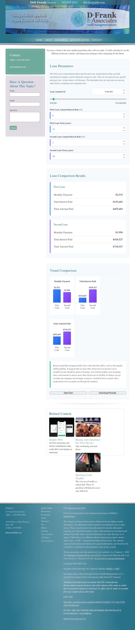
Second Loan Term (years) (61, 150)
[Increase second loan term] (124, 154)
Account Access (79, 39)
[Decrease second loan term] (124, 157)
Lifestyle (44, 531)
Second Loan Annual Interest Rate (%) (67, 136)
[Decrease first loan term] (124, 130)
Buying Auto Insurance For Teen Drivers (88, 441)
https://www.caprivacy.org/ (75, 618)
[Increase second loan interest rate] (124, 141)
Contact (97, 39)
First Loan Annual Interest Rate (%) (66, 109)
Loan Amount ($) (57, 91)
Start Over (68, 393)
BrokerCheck (69, 516)
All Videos (45, 537)
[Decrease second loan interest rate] (124, 144)
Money (44, 527)
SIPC (117, 568)
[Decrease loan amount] (124, 93)
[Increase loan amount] (124, 90)
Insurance (45, 521)
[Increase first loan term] (124, 127)
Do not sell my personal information (109, 558)
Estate (43, 517)
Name (12, 90)
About (48, 39)
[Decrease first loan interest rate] (124, 117)
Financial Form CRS (76, 508)
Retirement (45, 511)
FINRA (109, 568)
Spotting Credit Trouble (84, 476)
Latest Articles (47, 534)
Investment (45, 514)
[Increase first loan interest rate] (124, 113)
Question (13, 110)
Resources (61, 39)
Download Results (107, 393)
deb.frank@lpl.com (18, 66)
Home (39, 39)
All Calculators (47, 540)
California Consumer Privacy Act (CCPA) (84, 555)
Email (12, 100)
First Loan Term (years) (60, 123)
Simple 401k (56, 439)
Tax (42, 524)
